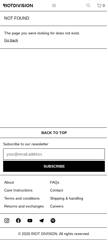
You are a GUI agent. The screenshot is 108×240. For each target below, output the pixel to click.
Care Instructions (18, 190)
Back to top (54, 133)
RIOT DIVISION (44, 234)
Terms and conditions (22, 198)
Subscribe (54, 166)
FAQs (54, 182)
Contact (56, 190)
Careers (56, 206)
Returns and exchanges (24, 206)
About (9, 182)
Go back (11, 40)
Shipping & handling (66, 198)
